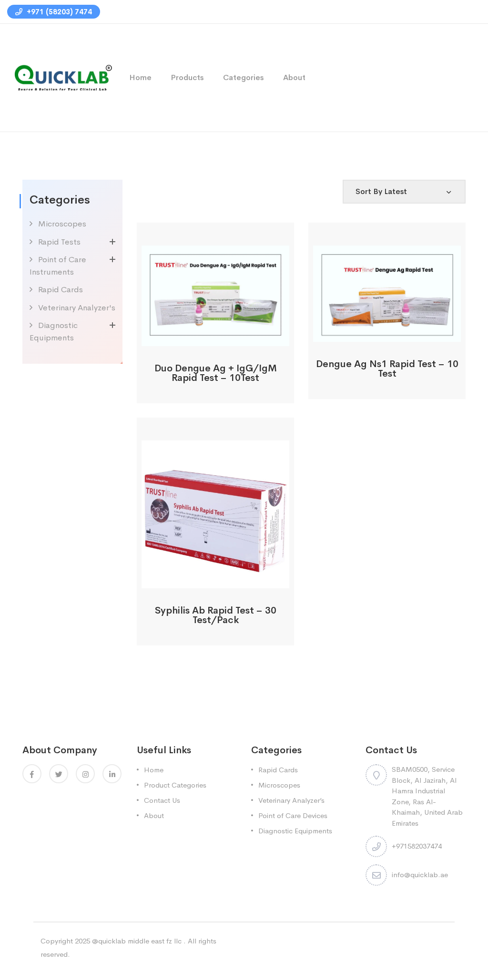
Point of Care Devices (292, 815)
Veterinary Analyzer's (76, 308)
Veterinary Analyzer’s (291, 800)
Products (187, 77)
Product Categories (175, 784)
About (294, 77)
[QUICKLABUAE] (61, 77)
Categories (243, 77)
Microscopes (62, 224)
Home (140, 77)
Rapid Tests (59, 242)
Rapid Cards (60, 290)
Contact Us (162, 800)
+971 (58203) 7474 (58, 11)
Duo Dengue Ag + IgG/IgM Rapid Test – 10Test (215, 373)
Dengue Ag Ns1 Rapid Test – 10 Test (387, 368)
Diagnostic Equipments (295, 830)
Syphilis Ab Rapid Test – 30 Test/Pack (215, 615)
